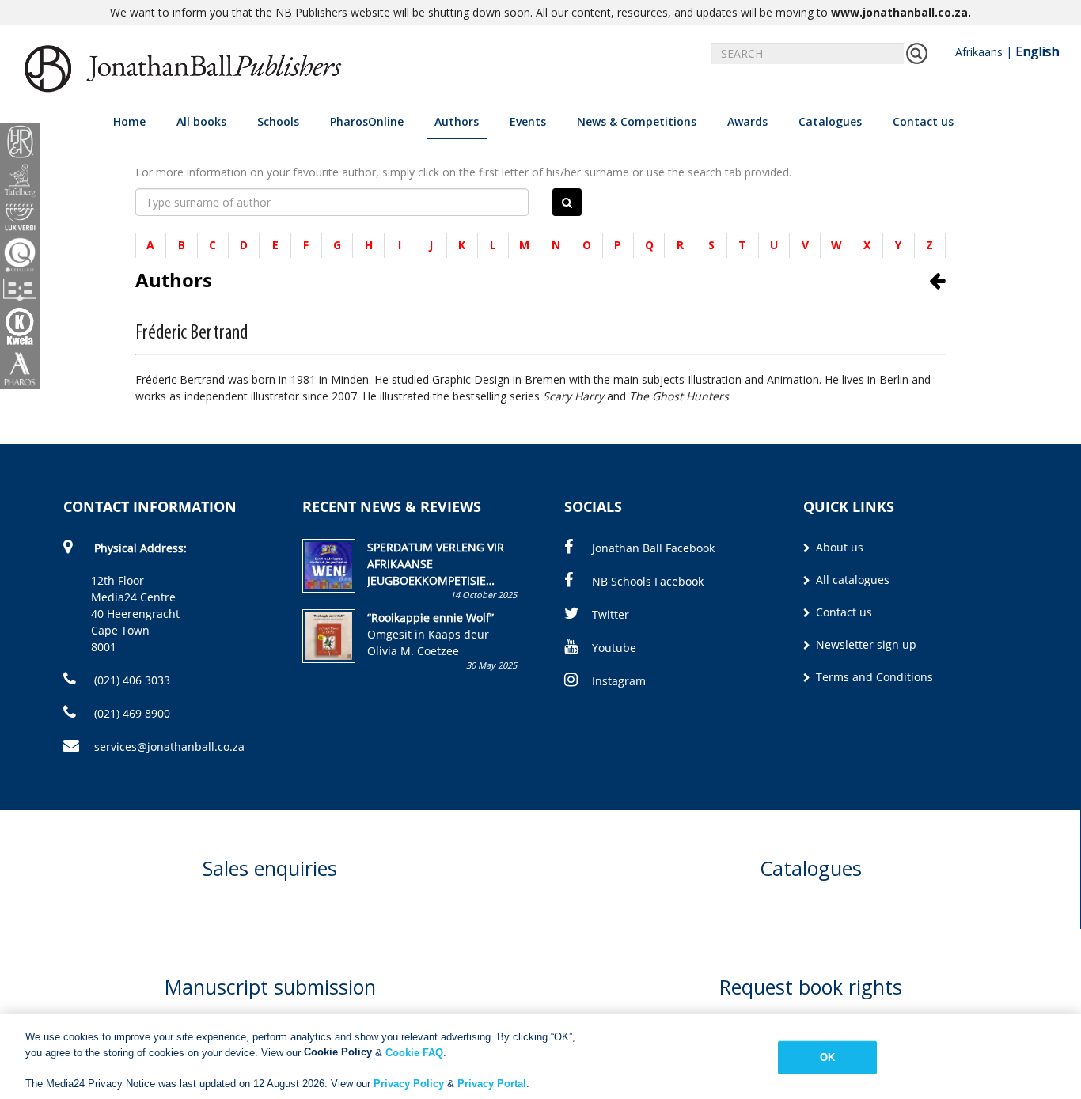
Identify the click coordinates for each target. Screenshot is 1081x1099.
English (1037, 51)
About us (838, 547)
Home (129, 121)
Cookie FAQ (414, 1052)
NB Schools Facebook (648, 581)
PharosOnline (367, 121)
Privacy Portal (491, 1083)
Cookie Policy (338, 1052)
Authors (456, 121)
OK (827, 1057)
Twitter (610, 614)
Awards (747, 121)
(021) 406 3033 (130, 680)
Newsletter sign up (864, 644)
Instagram (619, 680)
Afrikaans (979, 51)
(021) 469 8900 (130, 713)
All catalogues (851, 579)
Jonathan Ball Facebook (653, 547)
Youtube (614, 647)
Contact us (923, 121)
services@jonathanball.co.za (169, 746)
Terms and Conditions (873, 676)
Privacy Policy (409, 1083)
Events (528, 121)
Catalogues (830, 121)
